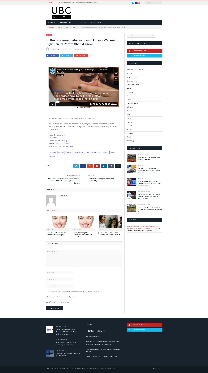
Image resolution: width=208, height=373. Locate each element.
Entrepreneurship (133, 85)
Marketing (130, 111)
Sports (129, 137)
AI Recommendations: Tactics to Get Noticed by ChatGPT (79, 3)
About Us (95, 22)
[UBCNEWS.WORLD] (62, 12)
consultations (78, 152)
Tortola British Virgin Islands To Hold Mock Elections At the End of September (150, 209)
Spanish (130, 133)
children (69, 152)
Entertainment (131, 81)
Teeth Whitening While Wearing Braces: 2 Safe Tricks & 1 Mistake (84, 235)
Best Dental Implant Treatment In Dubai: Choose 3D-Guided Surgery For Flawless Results (64, 181)
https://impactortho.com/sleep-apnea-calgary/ (68, 118)
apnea (54, 152)
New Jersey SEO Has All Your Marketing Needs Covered (66, 344)
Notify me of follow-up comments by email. (61, 297)
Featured (82, 22)
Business (130, 73)
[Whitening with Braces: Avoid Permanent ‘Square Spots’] (57, 222)
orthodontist (95, 152)
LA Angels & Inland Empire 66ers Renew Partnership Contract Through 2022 (149, 196)
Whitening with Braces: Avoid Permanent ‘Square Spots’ (57, 234)
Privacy (160, 368)
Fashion (129, 88)
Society (129, 129)
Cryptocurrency (132, 77)
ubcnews (56, 49)
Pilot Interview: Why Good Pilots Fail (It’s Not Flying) (68, 354)
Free (87, 152)
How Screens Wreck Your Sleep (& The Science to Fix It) (110, 234)
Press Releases (66, 22)
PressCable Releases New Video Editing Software (149, 158)
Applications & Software (135, 70)
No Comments (81, 49)
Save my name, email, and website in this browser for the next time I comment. (73, 292)
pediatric (106, 152)
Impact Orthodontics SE (63, 143)
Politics (129, 122)
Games (129, 96)
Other (129, 118)
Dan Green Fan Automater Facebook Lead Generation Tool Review (149, 170)
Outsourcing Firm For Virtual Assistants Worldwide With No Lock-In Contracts (66, 332)
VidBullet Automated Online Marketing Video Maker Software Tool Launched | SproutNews (142, 227)
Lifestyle (130, 107)
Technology (131, 141)
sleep (113, 152)
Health (48, 35)
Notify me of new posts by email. (58, 302)
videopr (52, 156)
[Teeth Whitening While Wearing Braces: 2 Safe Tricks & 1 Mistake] (83, 222)
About (154, 368)
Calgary (61, 152)
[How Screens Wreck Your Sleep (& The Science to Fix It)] (110, 222)
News (50, 22)
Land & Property (132, 103)
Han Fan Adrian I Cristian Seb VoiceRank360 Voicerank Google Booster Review (149, 183)
